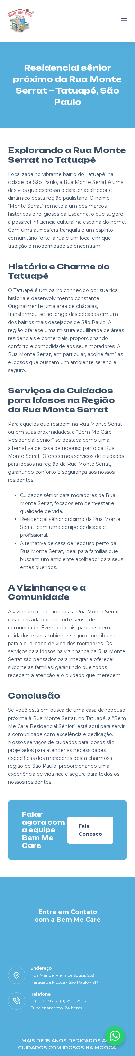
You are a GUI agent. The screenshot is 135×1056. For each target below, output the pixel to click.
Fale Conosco (90, 830)
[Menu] (124, 21)
